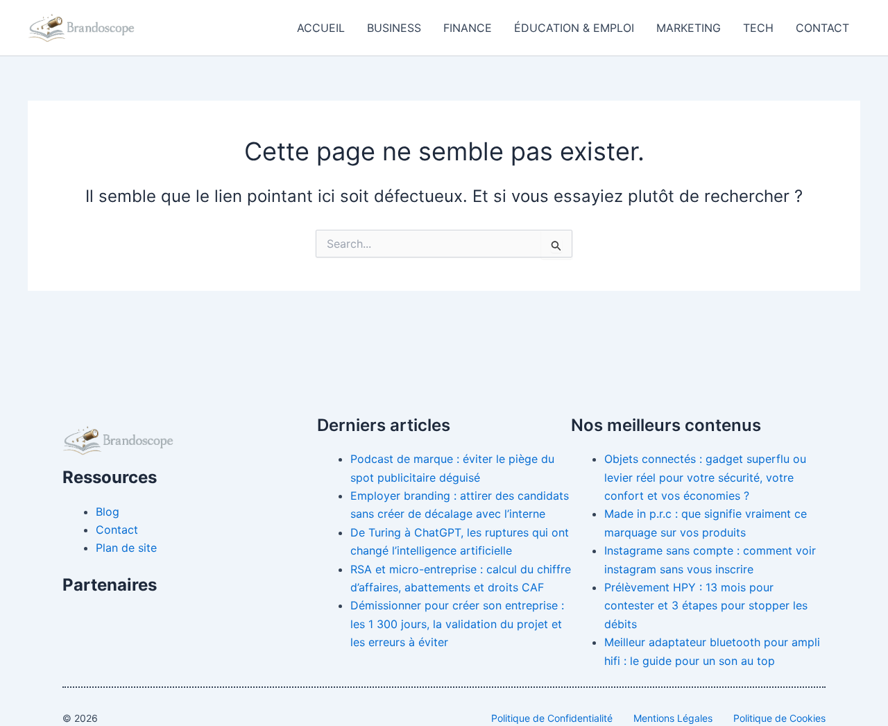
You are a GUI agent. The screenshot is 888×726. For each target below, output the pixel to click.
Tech (758, 28)
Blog (107, 511)
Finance (467, 28)
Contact (822, 28)
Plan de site (126, 548)
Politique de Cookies (779, 718)
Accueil (321, 28)
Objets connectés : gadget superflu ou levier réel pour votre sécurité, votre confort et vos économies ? (705, 477)
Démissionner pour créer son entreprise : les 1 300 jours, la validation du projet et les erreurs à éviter (457, 623)
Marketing (688, 28)
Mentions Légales (672, 718)
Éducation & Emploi (574, 28)
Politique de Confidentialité (552, 718)
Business (394, 28)
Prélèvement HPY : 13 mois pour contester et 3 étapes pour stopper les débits (706, 605)
